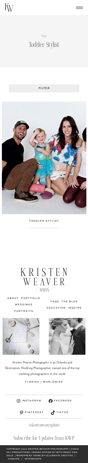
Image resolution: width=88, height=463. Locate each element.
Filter (44, 88)
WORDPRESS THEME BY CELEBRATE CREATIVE (44, 456)
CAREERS (13, 459)
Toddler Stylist (44, 221)
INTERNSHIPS (33, 459)
